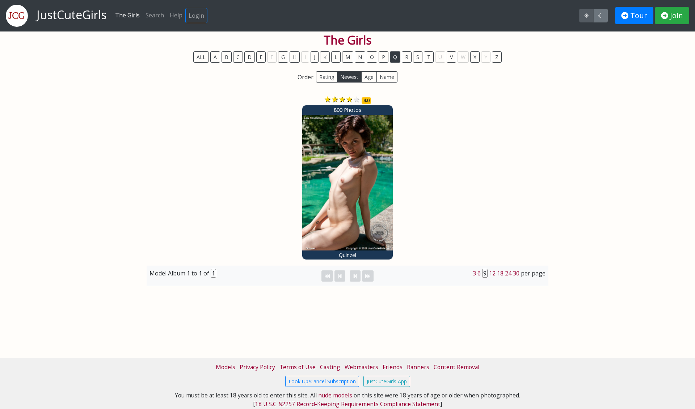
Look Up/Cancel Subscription (322, 381)
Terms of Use (297, 367)
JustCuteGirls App (387, 381)
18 (500, 273)
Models (225, 367)
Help (176, 15)
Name (387, 76)
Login (196, 16)
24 (508, 273)
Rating (326, 76)
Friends (393, 367)
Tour (637, 15)
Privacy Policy (257, 367)
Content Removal (456, 367)
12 (492, 273)
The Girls (127, 15)
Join (675, 15)
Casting (330, 367)
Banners (418, 367)
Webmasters (361, 367)
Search (155, 15)
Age (369, 76)
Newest (349, 76)
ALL (201, 57)
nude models (335, 395)
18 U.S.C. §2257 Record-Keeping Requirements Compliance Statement (347, 404)
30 (516, 273)
